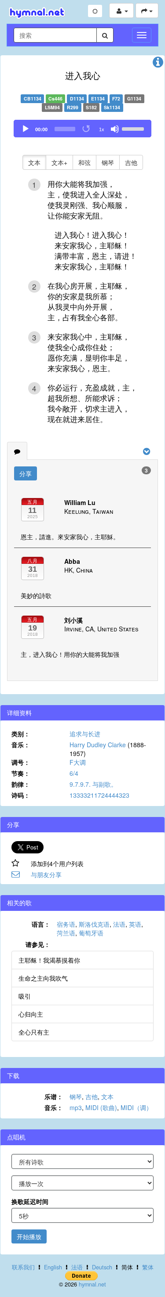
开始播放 (29, 1236)
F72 (116, 98)
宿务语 (66, 924)
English (53, 1267)
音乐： (20, 744)
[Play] (25, 129)
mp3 (76, 1107)
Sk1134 (112, 107)
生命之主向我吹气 (43, 978)
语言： (41, 924)
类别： (20, 733)
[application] (82, 128)
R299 (72, 107)
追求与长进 (85, 733)
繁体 (148, 1267)
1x (101, 129)
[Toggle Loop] (86, 129)
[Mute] (114, 129)
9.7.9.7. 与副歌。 (93, 784)
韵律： (20, 784)
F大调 (78, 762)
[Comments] (17, 451)
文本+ (59, 162)
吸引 (24, 996)
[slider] (134, 128)
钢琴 (108, 162)
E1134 (98, 98)
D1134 (77, 98)
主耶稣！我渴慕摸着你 (49, 960)
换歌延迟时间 (29, 1201)
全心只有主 (33, 1032)
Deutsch (102, 1267)
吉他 (131, 162)
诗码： (20, 795)
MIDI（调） (136, 1107)
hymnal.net (92, 1284)
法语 (119, 924)
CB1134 (32, 98)
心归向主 (30, 1014)
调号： (20, 762)
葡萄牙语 (91, 932)
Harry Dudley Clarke (98, 744)
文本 (34, 162)
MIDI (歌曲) (101, 1107)
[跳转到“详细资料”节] (158, 64)
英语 (135, 924)
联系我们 (23, 1267)
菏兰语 (66, 932)
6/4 (74, 773)
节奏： (20, 773)
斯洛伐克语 (94, 924)
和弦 (84, 162)
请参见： (38, 944)
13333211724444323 (99, 795)
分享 (25, 473)
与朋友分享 (46, 874)
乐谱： (53, 1096)
